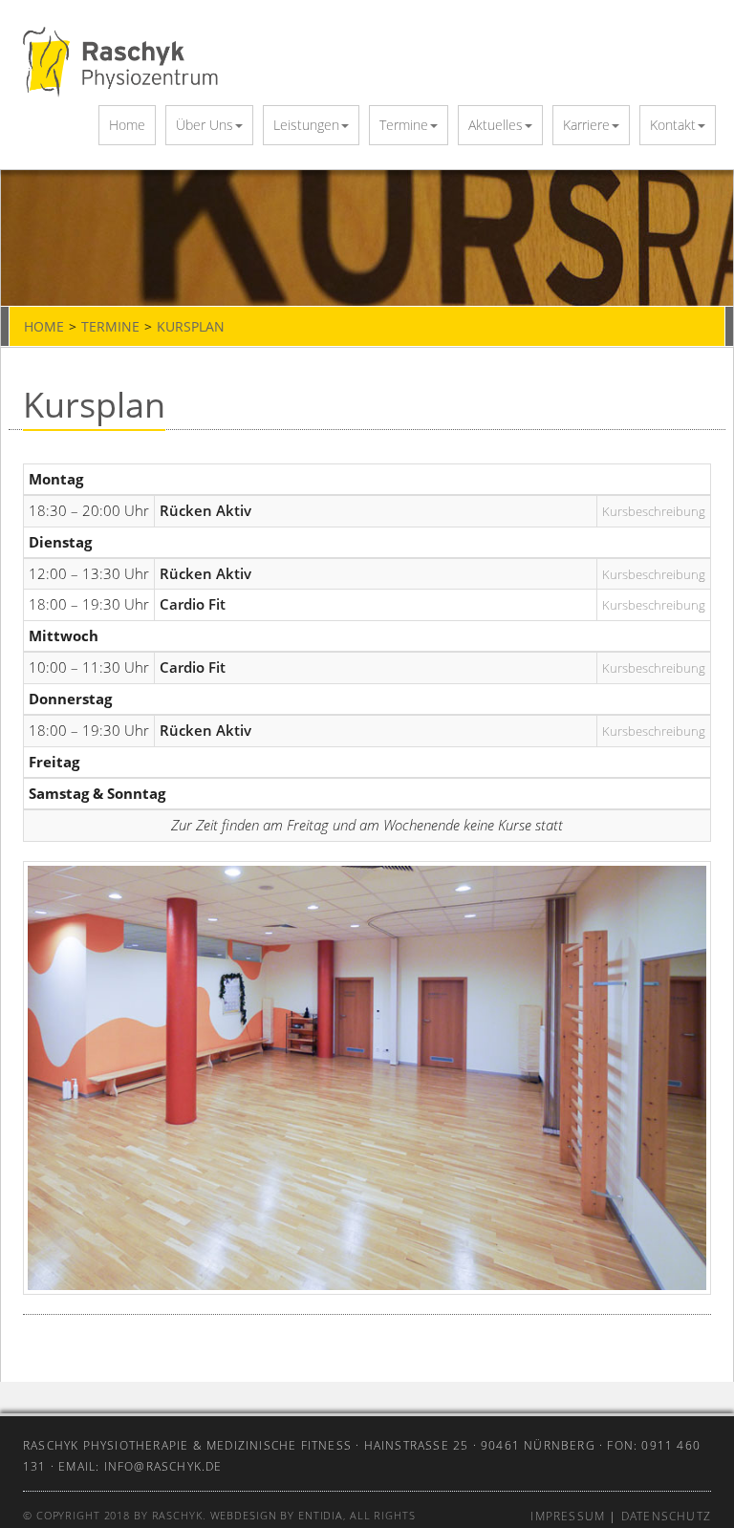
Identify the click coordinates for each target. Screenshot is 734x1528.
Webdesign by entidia (277, 1515)
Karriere (586, 125)
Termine (403, 125)
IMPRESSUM (567, 1516)
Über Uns (204, 125)
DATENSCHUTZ (666, 1516)
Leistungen (306, 125)
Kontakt (673, 125)
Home (127, 125)
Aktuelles (495, 125)
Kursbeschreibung (653, 511)
